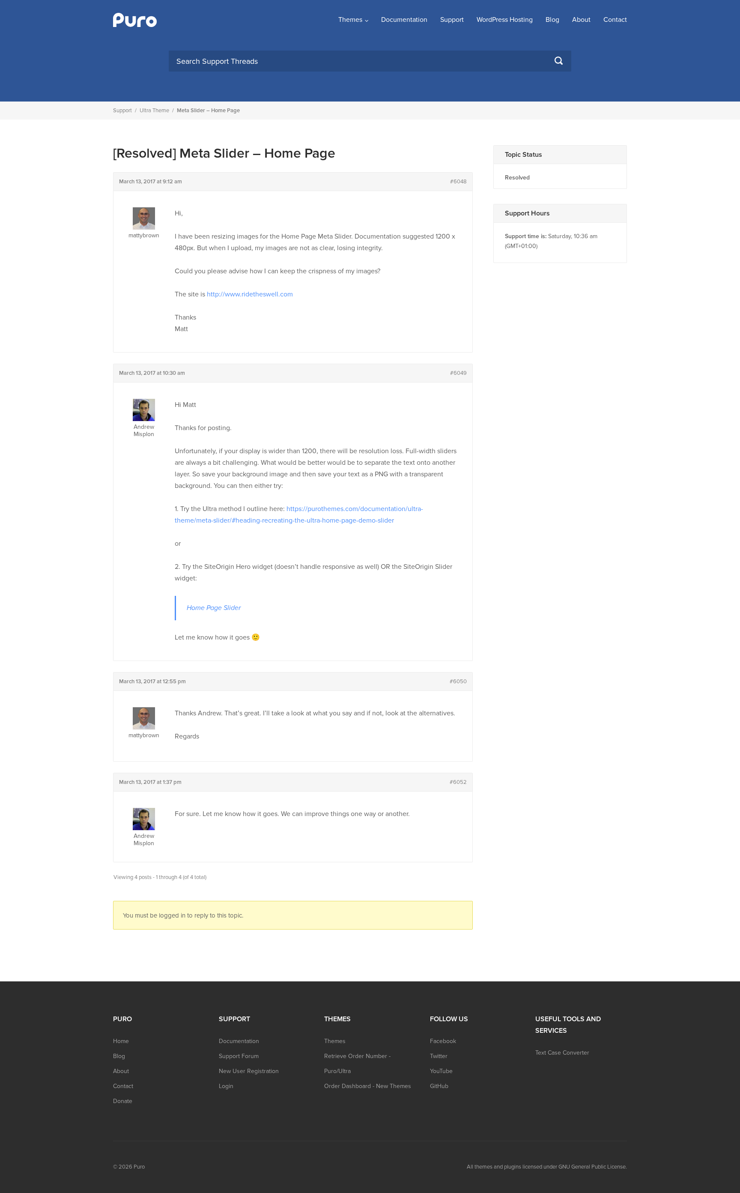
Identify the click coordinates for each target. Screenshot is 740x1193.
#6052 (458, 782)
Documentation (404, 19)
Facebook (443, 1041)
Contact (615, 19)
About (581, 19)
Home (121, 1041)
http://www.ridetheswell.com (250, 294)
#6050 (458, 681)
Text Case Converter (562, 1052)
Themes (350, 19)
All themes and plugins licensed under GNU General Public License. (547, 1166)
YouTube (441, 1071)
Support (452, 19)
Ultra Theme (154, 110)
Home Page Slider (214, 608)
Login (226, 1086)
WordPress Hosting (505, 19)
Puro (139, 1166)
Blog (552, 19)
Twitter (439, 1056)
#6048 (458, 181)
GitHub (439, 1086)
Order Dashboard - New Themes (367, 1086)
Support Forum (239, 1056)
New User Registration (249, 1071)
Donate (122, 1101)
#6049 (458, 373)
